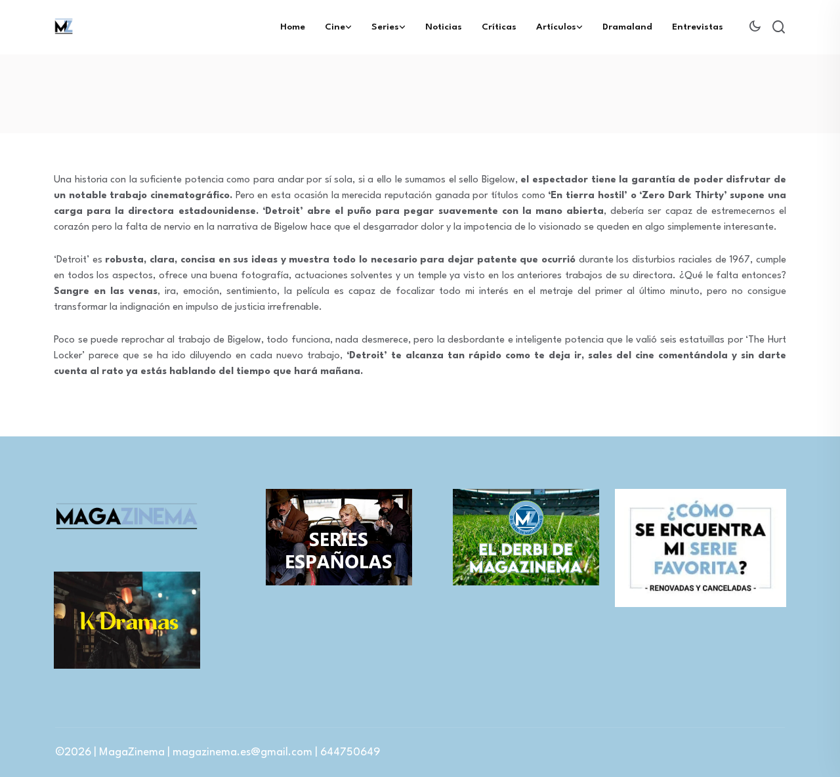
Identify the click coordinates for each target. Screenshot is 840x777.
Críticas (499, 27)
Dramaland (627, 27)
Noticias (443, 27)
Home (292, 27)
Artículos (556, 27)
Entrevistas (697, 27)
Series (385, 27)
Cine (335, 27)
